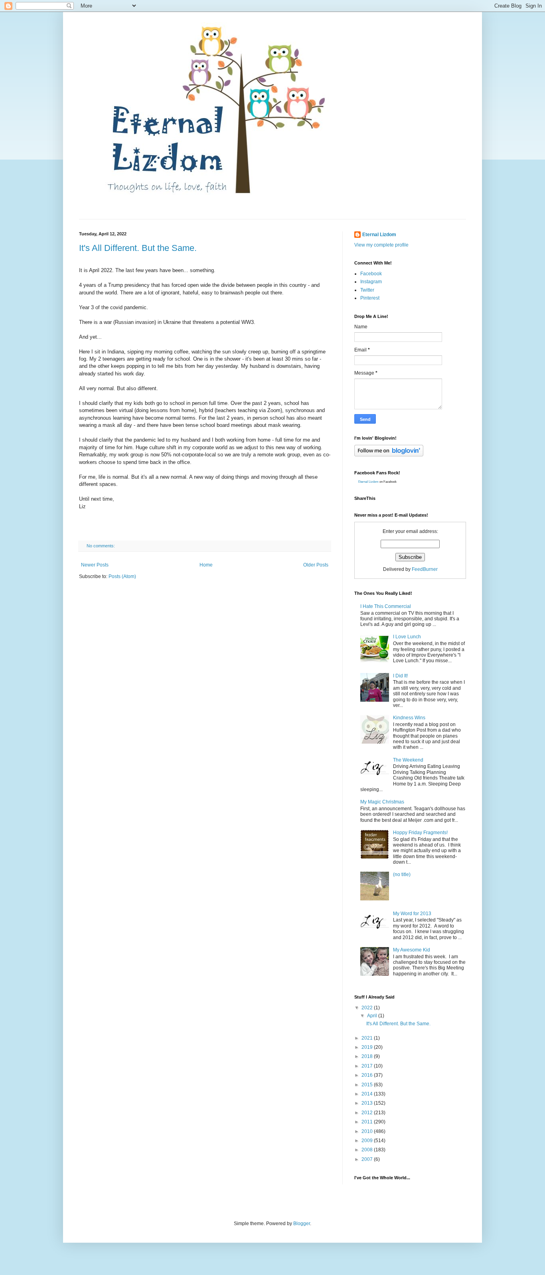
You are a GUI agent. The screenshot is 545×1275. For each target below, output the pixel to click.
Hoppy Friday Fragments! (420, 832)
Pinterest (369, 298)
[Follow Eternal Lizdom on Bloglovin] (388, 455)
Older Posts (315, 565)
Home (206, 565)
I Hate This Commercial (385, 606)
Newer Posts (95, 565)
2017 (367, 1066)
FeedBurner (425, 569)
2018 (367, 1056)
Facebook (371, 273)
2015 (367, 1085)
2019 (367, 1047)
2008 (367, 1150)
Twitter (367, 290)
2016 (367, 1075)
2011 (367, 1122)
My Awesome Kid (411, 950)
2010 (367, 1131)
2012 (367, 1112)
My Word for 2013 (412, 913)
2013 (367, 1103)
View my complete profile (381, 245)
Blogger (301, 1223)
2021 (367, 1038)
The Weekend (408, 760)
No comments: (101, 545)
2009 (367, 1140)
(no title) (402, 874)
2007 (367, 1159)
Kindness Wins (409, 717)
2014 (367, 1094)
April (372, 1015)
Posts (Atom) (122, 576)
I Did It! (400, 676)
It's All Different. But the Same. (138, 248)
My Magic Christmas (382, 802)
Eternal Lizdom (379, 234)
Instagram (371, 281)
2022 (367, 1008)
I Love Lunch (407, 636)
